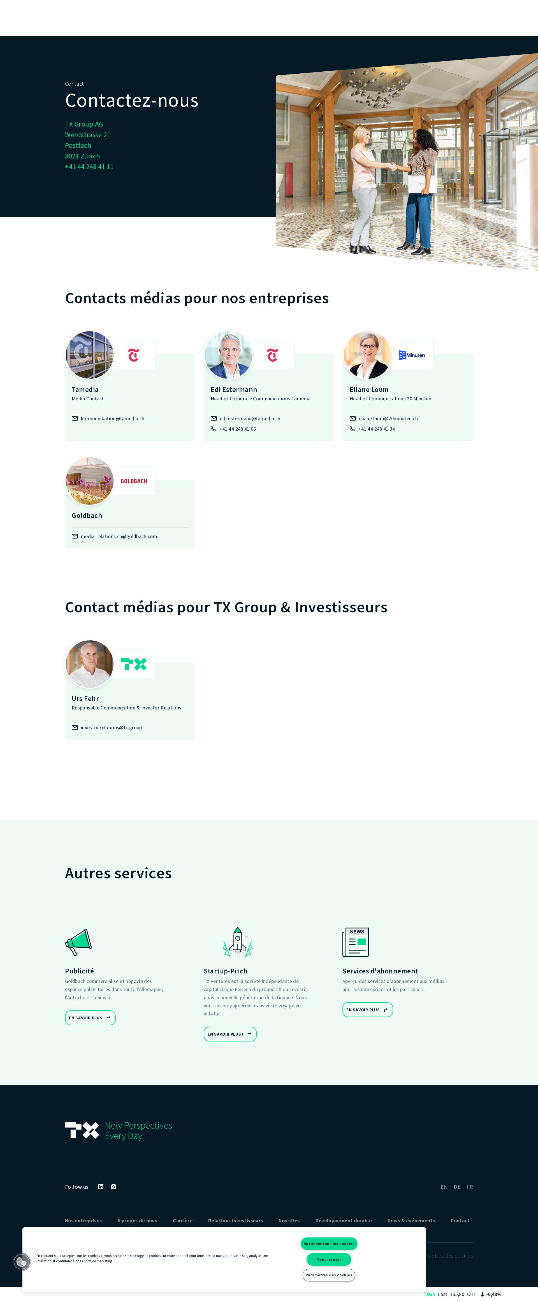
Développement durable (344, 1220)
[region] (224, 1259)
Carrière (183, 1220)
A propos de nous (137, 1220)
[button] (22, 1262)
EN (444, 1186)
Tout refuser (329, 1259)
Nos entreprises (83, 1220)
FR (470, 1186)
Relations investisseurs (235, 1220)
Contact (460, 1220)
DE (457, 1186)
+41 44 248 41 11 (89, 166)
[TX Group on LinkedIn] (101, 1186)
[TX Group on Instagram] (113, 1186)
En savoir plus (86, 1017)
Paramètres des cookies (329, 1274)
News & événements (411, 1220)
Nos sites (289, 1220)
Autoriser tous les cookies (329, 1243)
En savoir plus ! (226, 1034)
